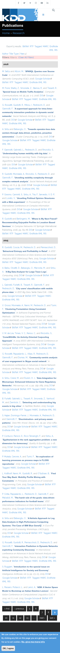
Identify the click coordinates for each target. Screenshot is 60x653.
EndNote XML (36, 82)
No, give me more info (33, 642)
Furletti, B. (17, 285)
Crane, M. (14, 378)
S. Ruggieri (7, 567)
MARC (46, 46)
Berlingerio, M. (23, 219)
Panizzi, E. (18, 436)
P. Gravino (7, 194)
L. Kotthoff (7, 473)
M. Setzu (6, 71)
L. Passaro (7, 587)
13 (27, 618)
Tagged (38, 46)
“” (23, 92)
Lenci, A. (32, 587)
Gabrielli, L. (19, 150)
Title (11, 54)
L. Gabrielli (7, 285)
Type (16, 54)
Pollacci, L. (18, 587)
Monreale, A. (19, 174)
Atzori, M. (19, 71)
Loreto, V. (10, 198)
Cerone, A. (17, 456)
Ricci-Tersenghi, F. (32, 436)
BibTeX (26, 46)
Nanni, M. (28, 305)
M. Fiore (6, 88)
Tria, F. (35, 194)
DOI (42, 95)
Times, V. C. (20, 333)
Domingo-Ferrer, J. (20, 415)
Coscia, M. (18, 247)
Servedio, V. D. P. (47, 194)
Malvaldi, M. (7, 498)
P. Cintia (5, 494)
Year (22, 54)
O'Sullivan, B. (44, 473)
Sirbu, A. (27, 194)
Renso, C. (31, 333)
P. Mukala (6, 456)
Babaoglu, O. (20, 129)
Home (6, 33)
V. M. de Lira (8, 333)
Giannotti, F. (7, 108)
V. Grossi (6, 305)
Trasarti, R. (52, 88)
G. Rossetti (7, 105)
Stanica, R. (37, 88)
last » (52, 618)
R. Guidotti (7, 174)
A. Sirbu (5, 129)
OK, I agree (8, 648)
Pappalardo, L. (20, 354)
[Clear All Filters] (26, 57)
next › (42, 618)
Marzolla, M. (39, 268)
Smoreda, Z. (26, 88)
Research (18, 33)
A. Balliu (6, 268)
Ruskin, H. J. (29, 378)
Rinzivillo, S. (47, 150)
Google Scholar (43, 79)
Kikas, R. (31, 354)
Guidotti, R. (18, 105)
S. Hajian (6, 415)
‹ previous (19, 608)
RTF (32, 46)
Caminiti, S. (18, 194)
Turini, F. (30, 456)
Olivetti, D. (15, 268)
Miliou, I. (28, 105)
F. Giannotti (7, 150)
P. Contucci (7, 436)
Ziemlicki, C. (15, 402)
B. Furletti (6, 398)
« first (6, 608)
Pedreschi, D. (39, 105)
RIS (55, 50)
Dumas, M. (23, 357)
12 (20, 618)
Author (5, 54)
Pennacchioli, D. (48, 247)
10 (6, 618)
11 (13, 618)
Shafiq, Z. (15, 88)
